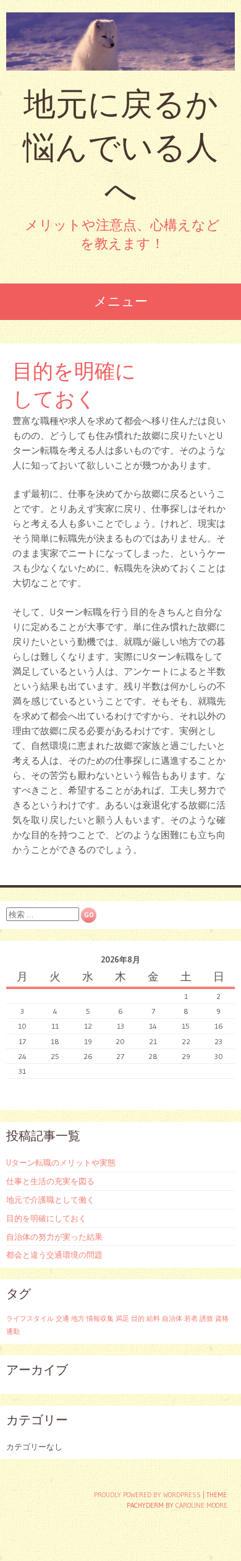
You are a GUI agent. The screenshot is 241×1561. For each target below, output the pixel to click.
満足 (122, 1319)
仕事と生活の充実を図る (50, 1181)
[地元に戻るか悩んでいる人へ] (120, 41)
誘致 (206, 1319)
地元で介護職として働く (50, 1199)
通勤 (13, 1332)
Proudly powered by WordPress (147, 1494)
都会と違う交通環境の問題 (54, 1255)
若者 (191, 1319)
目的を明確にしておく (46, 1218)
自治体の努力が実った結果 (54, 1237)
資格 (222, 1319)
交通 (62, 1319)
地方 (78, 1319)
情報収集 (100, 1319)
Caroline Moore (201, 1505)
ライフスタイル (30, 1319)
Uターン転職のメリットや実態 (61, 1162)
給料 (153, 1319)
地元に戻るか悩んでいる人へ (120, 147)
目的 (138, 1319)
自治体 (172, 1319)
